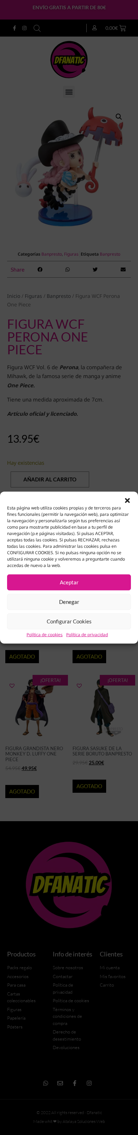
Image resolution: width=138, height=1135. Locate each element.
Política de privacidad (87, 635)
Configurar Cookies (69, 621)
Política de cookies (45, 635)
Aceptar (69, 582)
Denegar (69, 602)
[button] (127, 500)
